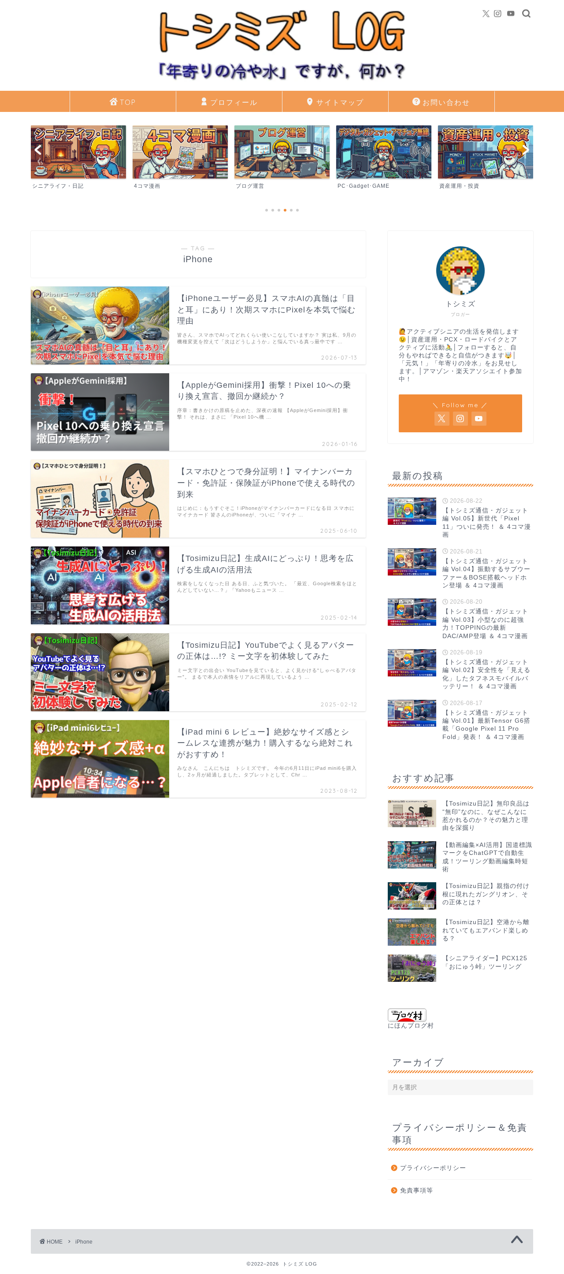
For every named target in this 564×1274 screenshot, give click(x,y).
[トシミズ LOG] (282, 84)
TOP (128, 102)
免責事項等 (416, 1190)
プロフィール (234, 102)
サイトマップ (340, 102)
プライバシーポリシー (433, 1168)
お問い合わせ (446, 102)
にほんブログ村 (411, 1025)
